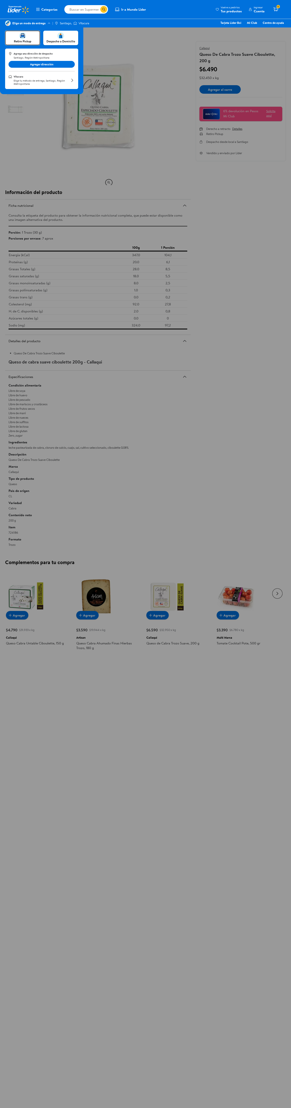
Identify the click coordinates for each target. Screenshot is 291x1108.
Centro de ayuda (273, 23)
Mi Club (252, 23)
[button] (228, 9)
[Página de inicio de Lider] (18, 9)
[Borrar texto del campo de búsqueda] (97, 9)
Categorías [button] (49, 9)
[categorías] (103, 9)
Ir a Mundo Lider (133, 9)
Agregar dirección (41, 64)
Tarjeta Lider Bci (230, 23)
